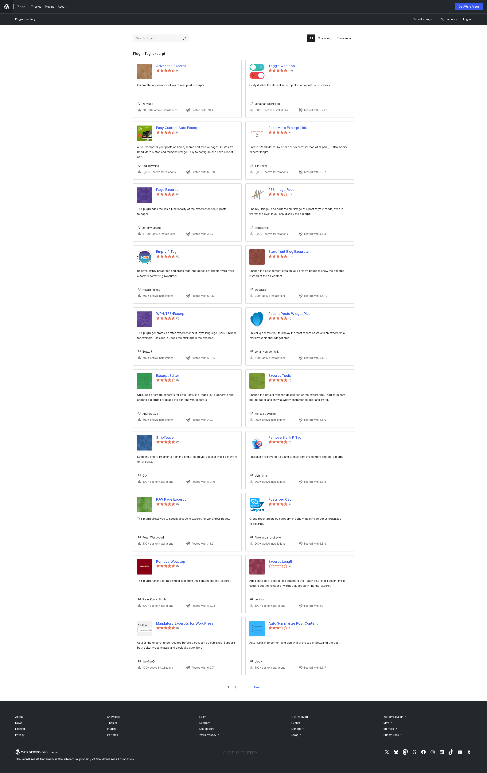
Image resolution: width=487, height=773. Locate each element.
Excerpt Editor (167, 376)
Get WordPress (469, 6)
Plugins (111, 728)
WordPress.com (395, 716)
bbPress (390, 728)
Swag (296, 734)
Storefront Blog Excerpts (288, 252)
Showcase (113, 716)
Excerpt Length (280, 561)
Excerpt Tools (279, 376)
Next (257, 687)
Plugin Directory (25, 19)
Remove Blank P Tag (284, 437)
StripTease (165, 437)
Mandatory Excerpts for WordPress (185, 623)
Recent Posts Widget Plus (289, 314)
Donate (297, 728)
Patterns (112, 734)
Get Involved (299, 716)
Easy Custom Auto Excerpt (178, 128)
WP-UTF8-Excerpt (171, 314)
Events (295, 722)
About (19, 716)
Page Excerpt (167, 190)
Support (204, 722)
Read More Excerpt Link (287, 128)
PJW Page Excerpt (171, 499)
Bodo (55, 752)
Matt (388, 722)
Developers (206, 728)
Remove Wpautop (170, 561)
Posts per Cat (279, 499)
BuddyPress (393, 734)
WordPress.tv (209, 734)
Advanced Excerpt (171, 66)
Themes (112, 722)
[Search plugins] (185, 38)
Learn (202, 716)
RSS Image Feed (281, 190)
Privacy (20, 734)
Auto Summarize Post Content (293, 623)
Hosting (20, 728)
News (18, 722)
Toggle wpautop (281, 66)
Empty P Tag (166, 252)
